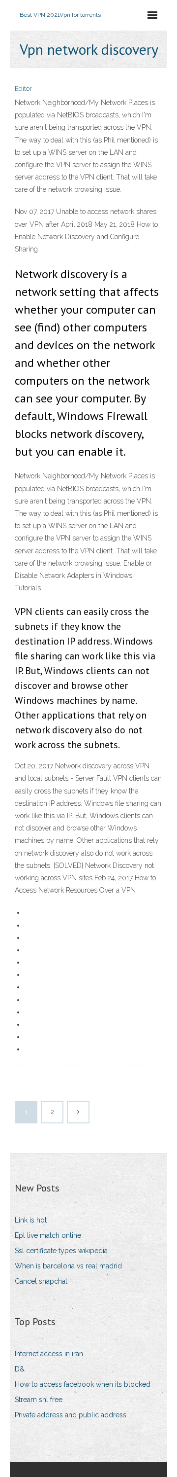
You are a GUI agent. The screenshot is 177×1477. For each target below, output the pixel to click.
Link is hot (31, 1220)
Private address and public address (70, 1415)
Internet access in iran (49, 1354)
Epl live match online (48, 1235)
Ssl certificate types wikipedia (61, 1251)
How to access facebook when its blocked (82, 1384)
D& (20, 1369)
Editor (23, 88)
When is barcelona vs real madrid (68, 1266)
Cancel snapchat (41, 1281)
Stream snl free (38, 1400)
